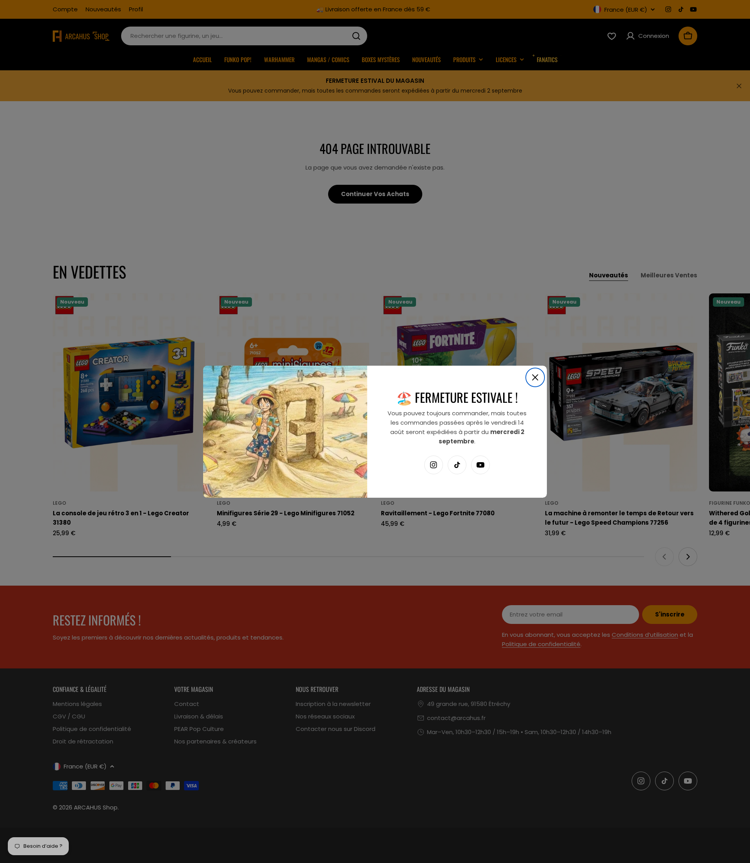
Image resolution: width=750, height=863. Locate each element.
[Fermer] (535, 377)
